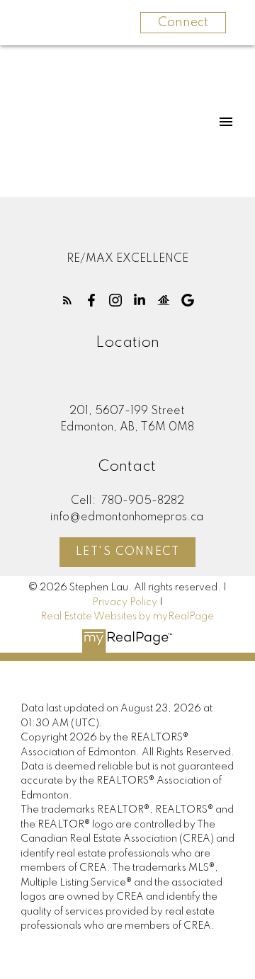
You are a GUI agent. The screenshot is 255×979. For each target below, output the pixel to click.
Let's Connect (128, 552)
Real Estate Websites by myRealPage (127, 617)
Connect (183, 22)
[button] (67, 300)
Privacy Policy (124, 602)
